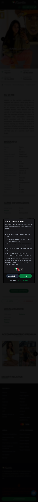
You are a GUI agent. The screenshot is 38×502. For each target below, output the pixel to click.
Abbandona (12, 276)
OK (26, 276)
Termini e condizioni (23, 280)
